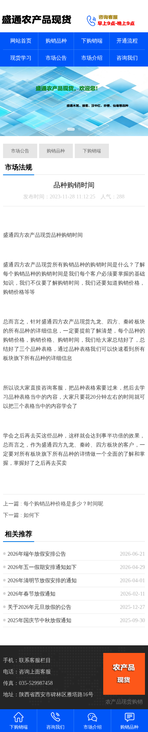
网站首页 (20, 41)
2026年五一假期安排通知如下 (42, 567)
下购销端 (91, 41)
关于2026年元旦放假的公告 (39, 607)
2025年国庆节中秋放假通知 (39, 620)
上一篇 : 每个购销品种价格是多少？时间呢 (53, 504)
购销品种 (56, 41)
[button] (71, 129)
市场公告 (56, 58)
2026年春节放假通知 (31, 594)
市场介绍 (91, 58)
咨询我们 (127, 58)
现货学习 (20, 58)
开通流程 (127, 41)
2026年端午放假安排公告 (37, 554)
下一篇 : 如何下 (21, 515)
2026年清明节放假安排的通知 (42, 580)
